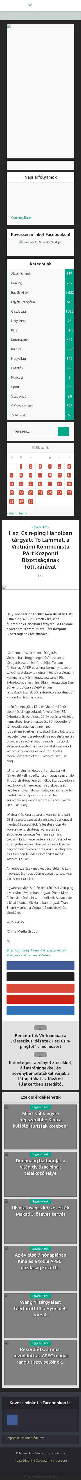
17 (40, 484)
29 (21, 501)
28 (12, 501)
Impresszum (15, 1438)
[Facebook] (12, 1420)
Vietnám (46, 955)
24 (40, 493)
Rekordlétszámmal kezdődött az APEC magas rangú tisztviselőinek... (41, 1355)
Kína (36, 950)
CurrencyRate (21, 218)
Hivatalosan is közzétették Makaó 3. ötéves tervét (40, 1211)
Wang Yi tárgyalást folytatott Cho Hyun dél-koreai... (40, 1308)
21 (11, 493)
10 (40, 475)
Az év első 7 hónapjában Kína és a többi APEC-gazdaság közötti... (40, 1261)
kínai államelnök (54, 950)
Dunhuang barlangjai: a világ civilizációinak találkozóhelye (40, 1167)
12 (59, 475)
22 (21, 493)
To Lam (31, 955)
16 (30, 484)
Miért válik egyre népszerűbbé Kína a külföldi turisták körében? (40, 1119)
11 (50, 475)
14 (11, 484)
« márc (11, 513)
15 (21, 484)
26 (59, 493)
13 (69, 475)
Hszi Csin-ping (18, 950)
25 (50, 493)
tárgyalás (15, 955)
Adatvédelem (34, 1438)
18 (50, 484)
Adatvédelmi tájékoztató (31, 1460)
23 (30, 493)
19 (59, 484)
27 (69, 493)
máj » (23, 513)
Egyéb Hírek (40, 527)
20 (69, 484)
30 (31, 501)
